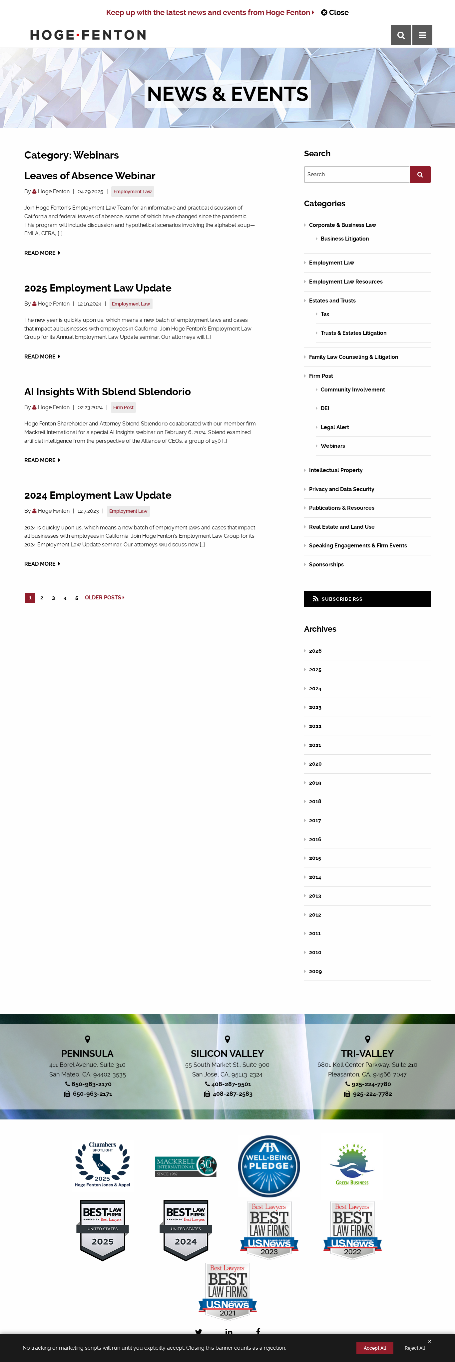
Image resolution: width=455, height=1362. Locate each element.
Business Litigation (345, 239)
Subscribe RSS (341, 599)
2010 (315, 952)
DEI (325, 408)
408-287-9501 (231, 1083)
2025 (315, 669)
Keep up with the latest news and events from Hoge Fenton (209, 12)
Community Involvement (353, 389)
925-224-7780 (371, 1083)
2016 (315, 839)
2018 (315, 801)
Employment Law (133, 191)
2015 (315, 858)
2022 (315, 726)
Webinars (333, 446)
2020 (315, 764)
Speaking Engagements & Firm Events (358, 545)
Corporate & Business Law (342, 225)
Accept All (375, 1348)
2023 (315, 707)
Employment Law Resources (346, 282)
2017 (315, 820)
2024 (315, 688)
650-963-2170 (92, 1083)
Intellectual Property (336, 470)
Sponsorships (326, 564)
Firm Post (123, 407)
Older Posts (104, 597)
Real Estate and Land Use (342, 527)
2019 (315, 783)
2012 (315, 915)
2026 (315, 651)
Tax (325, 314)
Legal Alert (335, 427)
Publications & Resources (341, 508)
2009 (315, 971)
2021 (315, 745)
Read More (40, 253)
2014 (315, 877)
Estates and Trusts (332, 301)
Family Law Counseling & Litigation (353, 357)
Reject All (415, 1348)
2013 (315, 896)
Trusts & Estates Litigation (354, 333)
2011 (315, 933)
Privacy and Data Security (341, 489)
